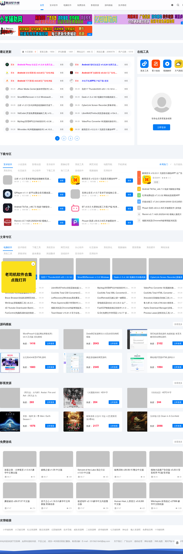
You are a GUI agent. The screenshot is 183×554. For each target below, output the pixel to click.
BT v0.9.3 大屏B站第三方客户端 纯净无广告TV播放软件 (108, 206)
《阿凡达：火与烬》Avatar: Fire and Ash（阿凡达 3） (39, 394)
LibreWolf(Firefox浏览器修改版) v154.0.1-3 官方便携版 (100, 113)
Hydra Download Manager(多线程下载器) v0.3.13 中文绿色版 (160, 307)
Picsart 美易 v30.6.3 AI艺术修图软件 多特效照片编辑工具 (109, 220)
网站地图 (148, 541)
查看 (61, 64)
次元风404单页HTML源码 (34, 357)
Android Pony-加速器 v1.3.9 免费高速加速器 (36, 64)
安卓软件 (54, 5)
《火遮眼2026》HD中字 (97, 392)
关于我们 (118, 541)
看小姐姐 (156, 70)
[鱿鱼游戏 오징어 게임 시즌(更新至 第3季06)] (73, 422)
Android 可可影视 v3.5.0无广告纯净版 (34, 80)
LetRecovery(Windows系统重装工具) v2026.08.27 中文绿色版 (67, 297)
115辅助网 (159, 529)
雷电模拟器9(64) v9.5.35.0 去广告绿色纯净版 (113, 302)
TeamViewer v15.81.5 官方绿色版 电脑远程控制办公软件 (67, 312)
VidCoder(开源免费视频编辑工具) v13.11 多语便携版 (36, 113)
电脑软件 (67, 5)
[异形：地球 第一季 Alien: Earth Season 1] (10, 422)
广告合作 (128, 541)
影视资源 (95, 5)
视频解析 (167, 70)
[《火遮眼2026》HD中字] (73, 398)
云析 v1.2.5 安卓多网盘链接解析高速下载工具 (36, 105)
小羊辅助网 (8, 529)
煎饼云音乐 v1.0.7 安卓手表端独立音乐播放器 (103, 192)
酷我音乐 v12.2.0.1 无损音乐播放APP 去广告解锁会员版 (100, 129)
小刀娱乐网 (20, 529)
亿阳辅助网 (56, 529)
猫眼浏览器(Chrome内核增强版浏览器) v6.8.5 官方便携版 (159, 221)
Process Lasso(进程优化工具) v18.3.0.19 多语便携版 (160, 312)
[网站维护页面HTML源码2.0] (137, 363)
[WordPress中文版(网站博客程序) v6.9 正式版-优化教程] (10, 339)
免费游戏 (81, 5)
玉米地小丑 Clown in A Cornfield (164, 416)
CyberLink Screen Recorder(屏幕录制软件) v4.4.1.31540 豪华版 (100, 105)
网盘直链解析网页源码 (96, 357)
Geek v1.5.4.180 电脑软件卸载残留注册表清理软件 (100, 96)
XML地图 (159, 541)
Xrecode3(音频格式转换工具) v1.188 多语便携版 (160, 297)
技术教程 (122, 5)
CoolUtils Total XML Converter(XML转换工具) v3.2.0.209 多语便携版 (113, 292)
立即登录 (161, 127)
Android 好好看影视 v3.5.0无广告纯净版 (35, 72)
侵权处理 (138, 541)
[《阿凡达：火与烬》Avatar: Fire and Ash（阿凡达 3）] (10, 398)
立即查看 (50, 343)
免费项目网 (148, 529)
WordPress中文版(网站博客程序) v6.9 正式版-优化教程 (37, 335)
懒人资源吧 (136, 529)
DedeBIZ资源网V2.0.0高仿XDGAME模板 (102, 335)
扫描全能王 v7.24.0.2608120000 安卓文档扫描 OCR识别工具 (162, 202)
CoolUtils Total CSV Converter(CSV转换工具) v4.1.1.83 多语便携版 (67, 292)
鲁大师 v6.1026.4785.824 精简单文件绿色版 (160, 302)
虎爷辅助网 (103, 529)
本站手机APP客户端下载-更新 (95, 80)
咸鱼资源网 (79, 529)
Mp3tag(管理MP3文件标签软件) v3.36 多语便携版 (36, 121)
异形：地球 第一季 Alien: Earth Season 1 (36, 418)
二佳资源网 (91, 529)
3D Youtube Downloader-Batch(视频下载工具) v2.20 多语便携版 (21, 307)
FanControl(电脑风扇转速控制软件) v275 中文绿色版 (21, 312)
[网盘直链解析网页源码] (73, 363)
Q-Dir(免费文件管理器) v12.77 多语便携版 (113, 312)
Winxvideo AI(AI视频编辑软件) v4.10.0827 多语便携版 (36, 129)
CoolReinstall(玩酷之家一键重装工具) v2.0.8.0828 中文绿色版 (113, 297)
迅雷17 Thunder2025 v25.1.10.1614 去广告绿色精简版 (100, 88)
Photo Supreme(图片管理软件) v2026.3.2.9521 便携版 (67, 302)
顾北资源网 (44, 529)
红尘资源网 (32, 529)
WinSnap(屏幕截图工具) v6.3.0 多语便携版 (21, 302)
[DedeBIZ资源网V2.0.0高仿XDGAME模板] (73, 339)
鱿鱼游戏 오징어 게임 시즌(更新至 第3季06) (101, 418)
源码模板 (109, 5)
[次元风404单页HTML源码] (10, 363)
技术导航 (68, 529)
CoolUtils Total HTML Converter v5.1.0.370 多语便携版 (160, 292)
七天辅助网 (115, 529)
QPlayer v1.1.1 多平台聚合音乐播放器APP (34, 192)
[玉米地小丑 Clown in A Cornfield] (137, 422)
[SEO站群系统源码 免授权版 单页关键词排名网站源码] (137, 339)
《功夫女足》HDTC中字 (160, 392)
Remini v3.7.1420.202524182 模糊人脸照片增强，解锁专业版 (43, 220)
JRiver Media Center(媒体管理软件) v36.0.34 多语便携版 (36, 88)
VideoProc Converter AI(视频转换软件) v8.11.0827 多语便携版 (100, 121)
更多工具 (144, 70)
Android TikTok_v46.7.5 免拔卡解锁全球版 (34, 206)
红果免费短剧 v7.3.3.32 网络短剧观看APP (161, 195)
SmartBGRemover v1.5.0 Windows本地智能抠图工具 (36, 96)
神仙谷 (125, 529)
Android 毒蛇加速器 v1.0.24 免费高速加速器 (100, 64)
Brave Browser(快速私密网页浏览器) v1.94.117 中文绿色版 (21, 297)
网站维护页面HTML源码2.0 (162, 357)
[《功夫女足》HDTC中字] (137, 398)
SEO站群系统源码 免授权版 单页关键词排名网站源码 (165, 335)
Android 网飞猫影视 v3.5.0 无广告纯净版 (100, 72)
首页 (42, 5)
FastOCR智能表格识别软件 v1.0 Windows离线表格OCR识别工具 (113, 307)
